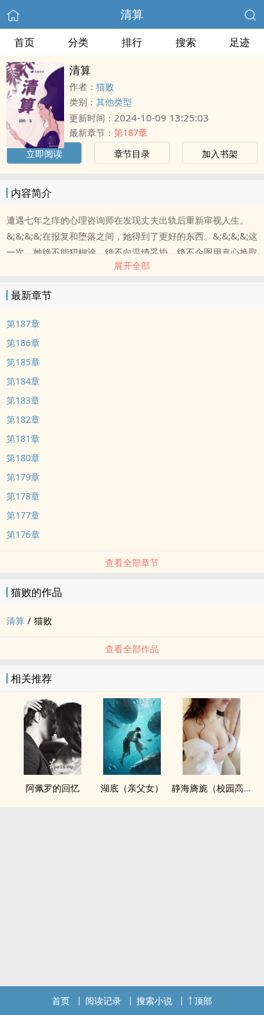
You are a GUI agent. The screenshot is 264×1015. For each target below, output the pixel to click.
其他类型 (114, 102)
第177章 (23, 515)
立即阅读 (44, 154)
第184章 (23, 381)
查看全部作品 (132, 649)
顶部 (203, 1001)
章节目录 (132, 154)
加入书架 (220, 154)
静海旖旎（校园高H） (215, 788)
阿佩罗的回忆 (52, 788)
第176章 (23, 534)
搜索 (186, 42)
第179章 (23, 477)
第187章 (130, 132)
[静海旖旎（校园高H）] (211, 771)
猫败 (105, 86)
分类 (78, 42)
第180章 (23, 458)
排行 (132, 42)
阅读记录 (103, 1001)
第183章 (23, 400)
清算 (132, 14)
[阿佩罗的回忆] (52, 771)
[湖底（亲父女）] (132, 771)
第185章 (23, 362)
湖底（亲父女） (132, 788)
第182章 (23, 419)
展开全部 (132, 265)
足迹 (239, 42)
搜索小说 (154, 1001)
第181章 (23, 438)
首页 (24, 42)
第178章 (23, 496)
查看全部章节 (132, 562)
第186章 (23, 343)
